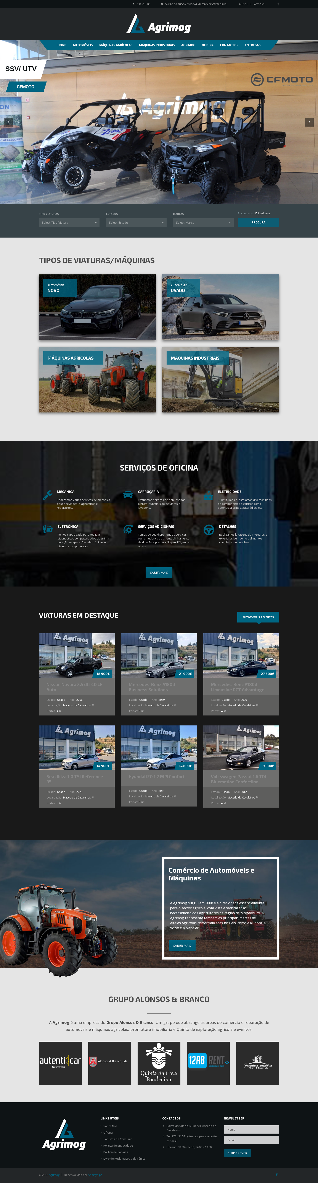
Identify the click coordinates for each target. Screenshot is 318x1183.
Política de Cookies (115, 1152)
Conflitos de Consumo (117, 1139)
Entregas (253, 45)
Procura (258, 222)
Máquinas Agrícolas (116, 45)
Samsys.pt (95, 1175)
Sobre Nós (110, 1126)
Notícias (259, 4)
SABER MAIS (159, 572)
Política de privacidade (118, 1145)
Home (62, 45)
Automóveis (83, 45)
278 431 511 (143, 4)
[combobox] (69, 222)
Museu (243, 4)
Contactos (229, 45)
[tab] (258, 617)
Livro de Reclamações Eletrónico (124, 1158)
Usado (178, 290)
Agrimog (188, 45)
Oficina (208, 45)
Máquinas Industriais (157, 45)
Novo (53, 290)
